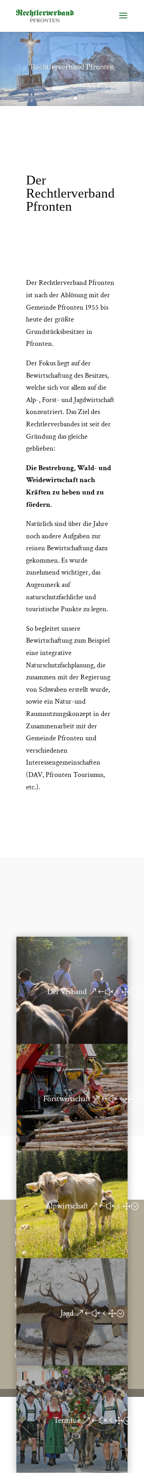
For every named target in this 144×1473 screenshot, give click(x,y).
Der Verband (67, 992)
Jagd (67, 1313)
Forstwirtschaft (66, 1099)
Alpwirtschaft (67, 1206)
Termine (67, 1420)
